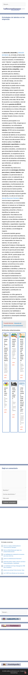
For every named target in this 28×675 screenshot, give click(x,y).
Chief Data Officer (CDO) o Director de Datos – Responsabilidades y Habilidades (15, 562)
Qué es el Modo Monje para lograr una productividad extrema (13, 550)
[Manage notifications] (25, 673)
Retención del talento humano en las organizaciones (22, 350)
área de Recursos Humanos (10, 198)
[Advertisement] (14, 37)
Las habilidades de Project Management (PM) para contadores (14, 566)
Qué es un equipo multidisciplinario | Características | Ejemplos (12, 546)
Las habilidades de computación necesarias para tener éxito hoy (14, 555)
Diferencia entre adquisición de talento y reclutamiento (6, 350)
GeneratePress (14, 672)
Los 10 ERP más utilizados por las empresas (14, 573)
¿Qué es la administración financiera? (12, 558)
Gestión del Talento (6, 391)
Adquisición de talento (14, 343)
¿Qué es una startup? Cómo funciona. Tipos (14, 570)
